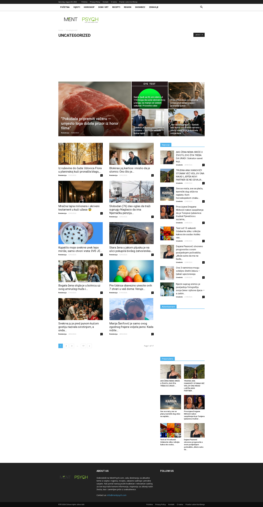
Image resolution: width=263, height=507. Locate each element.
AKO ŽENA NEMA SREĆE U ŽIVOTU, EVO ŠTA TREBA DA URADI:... (170, 383)
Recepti (116, 7)
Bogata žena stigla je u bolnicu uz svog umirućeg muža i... (79, 287)
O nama (114, 2)
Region (127, 7)
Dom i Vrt (103, 7)
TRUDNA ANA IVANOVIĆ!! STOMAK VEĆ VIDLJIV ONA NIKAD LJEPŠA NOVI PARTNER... (194, 386)
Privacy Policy (95, 2)
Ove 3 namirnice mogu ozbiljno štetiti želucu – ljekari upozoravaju (188, 270)
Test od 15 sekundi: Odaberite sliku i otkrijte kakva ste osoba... (170, 442)
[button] (201, 7)
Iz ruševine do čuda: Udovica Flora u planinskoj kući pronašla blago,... (80, 170)
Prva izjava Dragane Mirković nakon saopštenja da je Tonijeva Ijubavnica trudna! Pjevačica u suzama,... (189, 213)
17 (83, 346)
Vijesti (76, 7)
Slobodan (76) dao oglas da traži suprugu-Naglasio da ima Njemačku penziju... (130, 209)
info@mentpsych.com (116, 495)
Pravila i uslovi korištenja (128, 2)
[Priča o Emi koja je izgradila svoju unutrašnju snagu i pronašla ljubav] (186, 95)
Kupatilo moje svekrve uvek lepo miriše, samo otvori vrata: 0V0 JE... (80, 249)
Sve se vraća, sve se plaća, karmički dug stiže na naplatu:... (170, 413)
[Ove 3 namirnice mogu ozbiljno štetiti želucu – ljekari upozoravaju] (167, 273)
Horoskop (89, 7)
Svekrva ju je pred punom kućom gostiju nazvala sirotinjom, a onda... (78, 327)
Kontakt (105, 2)
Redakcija (65, 133)
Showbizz (140, 7)
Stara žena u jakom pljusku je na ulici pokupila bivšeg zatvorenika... (130, 249)
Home (60, 30)
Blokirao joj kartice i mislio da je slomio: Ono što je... (129, 170)
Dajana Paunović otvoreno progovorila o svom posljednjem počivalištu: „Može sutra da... (193, 445)
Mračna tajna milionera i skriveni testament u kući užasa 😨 (79, 207)
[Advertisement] (131, 61)
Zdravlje (153, 7)
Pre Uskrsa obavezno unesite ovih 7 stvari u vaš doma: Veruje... (130, 287)
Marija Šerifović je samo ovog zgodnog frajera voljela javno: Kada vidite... (131, 327)
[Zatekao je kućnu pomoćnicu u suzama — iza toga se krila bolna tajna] (150, 122)
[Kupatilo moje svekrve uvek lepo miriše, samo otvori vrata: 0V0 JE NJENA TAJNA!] (80, 233)
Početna (84, 2)
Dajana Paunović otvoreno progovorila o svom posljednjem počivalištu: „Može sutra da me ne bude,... (189, 252)
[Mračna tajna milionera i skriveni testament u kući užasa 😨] (80, 192)
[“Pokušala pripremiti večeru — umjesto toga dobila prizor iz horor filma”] (94, 113)
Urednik (179, 165)
